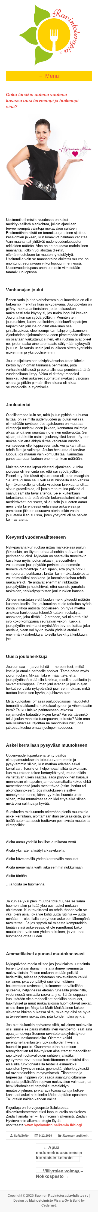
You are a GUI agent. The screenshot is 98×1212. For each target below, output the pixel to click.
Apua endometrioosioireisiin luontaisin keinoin (59, 1152)
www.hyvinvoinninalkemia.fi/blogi (53, 1125)
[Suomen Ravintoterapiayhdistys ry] (49, 6)
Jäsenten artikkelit (75, 1135)
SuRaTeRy (21, 1135)
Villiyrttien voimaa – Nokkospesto (59, 1174)
